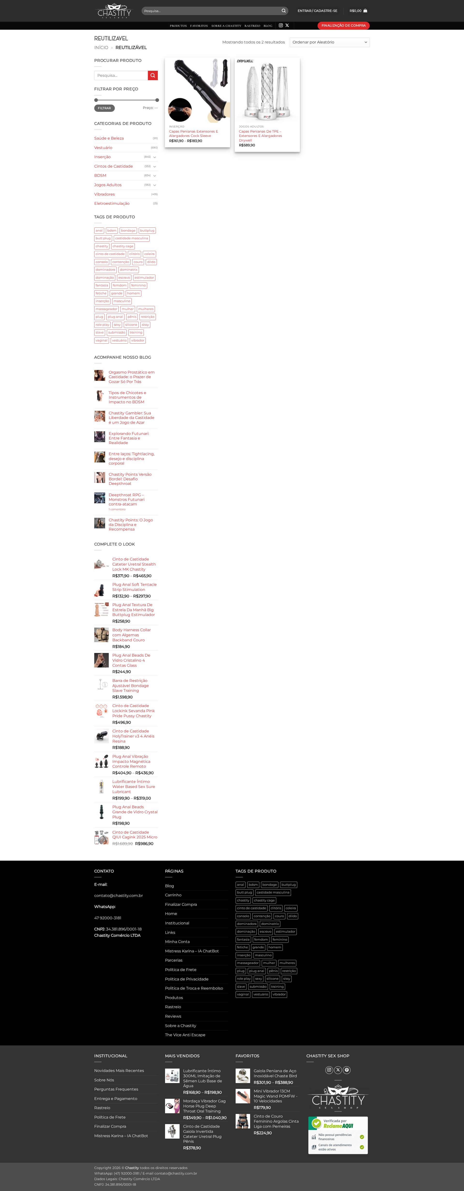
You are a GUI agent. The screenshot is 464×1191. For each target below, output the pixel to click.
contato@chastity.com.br (118, 895)
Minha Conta (177, 941)
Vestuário (103, 147)
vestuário (119, 340)
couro (138, 262)
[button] (358, 11)
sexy (117, 324)
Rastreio (252, 26)
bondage (128, 230)
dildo (151, 262)
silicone (131, 324)
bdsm (111, 230)
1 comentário (124, 509)
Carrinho (173, 895)
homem (133, 293)
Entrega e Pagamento (115, 1098)
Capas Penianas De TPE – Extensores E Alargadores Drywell (260, 135)
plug (99, 317)
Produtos (178, 26)
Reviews (173, 1016)
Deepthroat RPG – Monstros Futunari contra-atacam (127, 499)
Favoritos (199, 26)
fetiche (101, 293)
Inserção (102, 157)
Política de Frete (180, 969)
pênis (132, 317)
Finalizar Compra (181, 904)
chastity (102, 246)
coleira (149, 254)
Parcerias (173, 960)
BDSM (100, 175)
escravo (124, 277)
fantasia (102, 285)
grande (117, 293)
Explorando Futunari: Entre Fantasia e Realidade (129, 438)
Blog (268, 26)
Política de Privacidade (187, 979)
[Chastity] (114, 11)
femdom (120, 285)
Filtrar (104, 108)
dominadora (105, 269)
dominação (105, 277)
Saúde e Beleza (109, 138)
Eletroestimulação (112, 203)
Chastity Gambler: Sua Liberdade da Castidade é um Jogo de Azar (131, 418)
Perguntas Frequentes (116, 1089)
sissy (145, 324)
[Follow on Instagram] (281, 25)
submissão (116, 332)
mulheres (145, 309)
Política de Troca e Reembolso (194, 988)
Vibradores (104, 194)
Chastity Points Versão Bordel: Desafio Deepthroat (130, 479)
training (136, 332)
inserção (102, 301)
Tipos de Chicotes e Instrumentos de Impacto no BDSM (127, 397)
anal (99, 230)
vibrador (137, 340)
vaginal (102, 340)
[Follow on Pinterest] (347, 1070)
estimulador (144, 277)
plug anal (115, 317)
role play (102, 324)
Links (170, 932)
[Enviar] (284, 11)
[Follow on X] (287, 25)
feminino (138, 285)
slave (100, 332)
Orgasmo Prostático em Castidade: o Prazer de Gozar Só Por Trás (132, 377)
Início (101, 47)
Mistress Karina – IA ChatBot (192, 951)
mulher (128, 309)
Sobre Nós (104, 1080)
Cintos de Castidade (113, 166)
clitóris (134, 254)
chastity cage (123, 246)
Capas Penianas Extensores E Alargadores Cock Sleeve (193, 133)
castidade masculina (131, 238)
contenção (120, 262)
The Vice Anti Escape (185, 1035)
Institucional (177, 923)
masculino (122, 301)
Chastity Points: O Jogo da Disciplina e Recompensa (131, 525)
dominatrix (129, 269)
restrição (147, 317)
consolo (102, 262)
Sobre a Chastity (226, 26)
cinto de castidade (110, 254)
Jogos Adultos (108, 185)
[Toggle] (155, 157)
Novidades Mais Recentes (119, 1070)
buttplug (147, 230)
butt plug (103, 238)
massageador (106, 309)
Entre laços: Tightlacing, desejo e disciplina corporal (131, 458)
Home (171, 913)
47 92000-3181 (107, 918)
